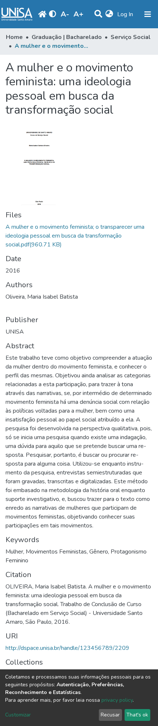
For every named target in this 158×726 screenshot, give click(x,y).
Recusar (110, 714)
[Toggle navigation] (147, 14)
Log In (125, 14)
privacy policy (117, 700)
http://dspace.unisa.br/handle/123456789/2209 (67, 648)
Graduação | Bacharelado (67, 37)
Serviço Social (131, 37)
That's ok (137, 714)
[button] (109, 14)
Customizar (18, 714)
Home (14, 37)
